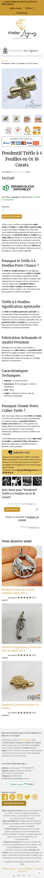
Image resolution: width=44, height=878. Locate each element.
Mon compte (16, 8)
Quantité (5, 207)
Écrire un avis (12, 509)
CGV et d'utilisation (25, 869)
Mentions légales (9, 869)
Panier (29, 8)
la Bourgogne (25, 740)
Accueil (5, 61)
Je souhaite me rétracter (14, 803)
